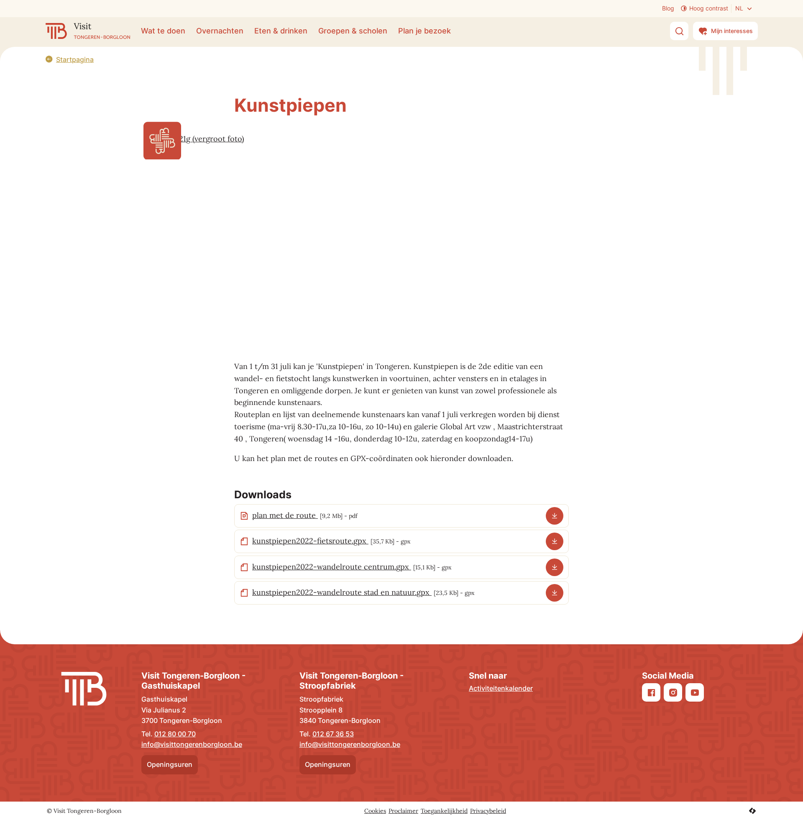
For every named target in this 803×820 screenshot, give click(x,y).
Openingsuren (169, 764)
